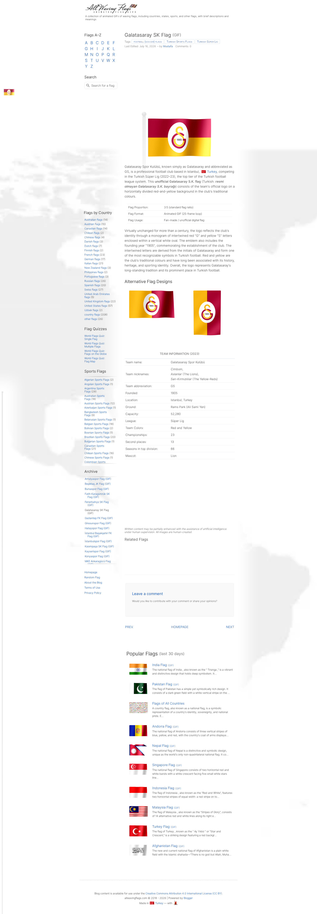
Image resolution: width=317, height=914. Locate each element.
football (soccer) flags (148, 41)
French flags (91, 254)
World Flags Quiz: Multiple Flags (94, 345)
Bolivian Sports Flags (96, 428)
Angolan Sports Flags (96, 384)
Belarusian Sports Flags (98, 419)
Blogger (188, 898)
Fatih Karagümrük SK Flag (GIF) (97, 495)
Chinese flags (92, 237)
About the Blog (93, 582)
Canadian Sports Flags (94, 447)
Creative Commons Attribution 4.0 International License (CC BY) (183, 893)
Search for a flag (102, 85)
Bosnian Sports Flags (96, 432)
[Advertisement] (180, 78)
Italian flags (91, 263)
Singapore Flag (167, 765)
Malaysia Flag (166, 807)
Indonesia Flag (166, 788)
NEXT (230, 627)
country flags (92, 314)
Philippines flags (93, 272)
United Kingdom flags (97, 301)
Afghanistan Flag (168, 846)
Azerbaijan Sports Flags (98, 407)
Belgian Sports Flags (96, 423)
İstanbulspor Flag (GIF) (98, 541)
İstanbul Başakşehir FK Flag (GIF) (98, 535)
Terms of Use (92, 587)
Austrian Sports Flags (97, 403)
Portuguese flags (94, 276)
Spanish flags (92, 285)
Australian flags (93, 219)
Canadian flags (93, 228)
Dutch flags (91, 245)
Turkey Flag (164, 826)
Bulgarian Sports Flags (97, 441)
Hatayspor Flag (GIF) (97, 528)
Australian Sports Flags (94, 397)
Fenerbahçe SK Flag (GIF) (97, 503)
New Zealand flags (95, 267)
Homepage (90, 572)
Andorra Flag (165, 726)
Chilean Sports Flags (96, 453)
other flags (90, 318)
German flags (92, 259)
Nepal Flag (163, 746)
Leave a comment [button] (147, 594)
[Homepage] (110, 12)
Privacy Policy (92, 592)
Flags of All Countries (168, 703)
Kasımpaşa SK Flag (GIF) (99, 546)
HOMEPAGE (179, 627)
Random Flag (92, 577)
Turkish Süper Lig (207, 41)
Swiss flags (91, 289)
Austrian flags (92, 224)
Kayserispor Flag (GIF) (98, 551)
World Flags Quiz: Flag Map (94, 360)
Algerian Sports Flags (96, 379)
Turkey (212, 171)
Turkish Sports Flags (179, 41)
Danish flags (91, 241)
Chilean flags (92, 232)
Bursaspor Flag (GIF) (97, 488)
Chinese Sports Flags (96, 457)
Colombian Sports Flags (94, 463)
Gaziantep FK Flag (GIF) (99, 518)
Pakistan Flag (165, 684)
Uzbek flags (91, 310)
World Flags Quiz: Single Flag (94, 337)
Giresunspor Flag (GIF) (98, 523)
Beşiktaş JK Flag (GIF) (98, 483)
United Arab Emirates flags (97, 295)
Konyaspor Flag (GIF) (97, 556)
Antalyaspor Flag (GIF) (98, 478)
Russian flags (92, 280)
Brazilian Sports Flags (97, 436)
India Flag (163, 665)
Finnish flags (91, 250)
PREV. (129, 627)
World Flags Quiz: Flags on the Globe (95, 352)
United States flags (95, 305)
